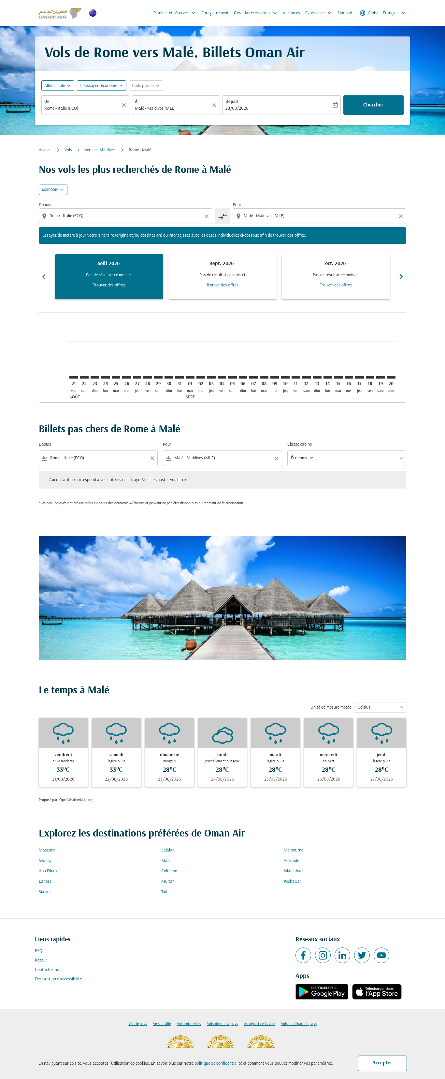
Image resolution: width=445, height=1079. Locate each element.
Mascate (47, 850)
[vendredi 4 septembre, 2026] (222, 377)
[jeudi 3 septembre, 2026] (211, 377)
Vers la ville (162, 1024)
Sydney (45, 860)
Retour (41, 960)
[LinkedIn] (342, 955)
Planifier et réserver (175, 13)
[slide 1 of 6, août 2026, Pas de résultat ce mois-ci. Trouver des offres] (109, 276)
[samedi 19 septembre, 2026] (380, 377)
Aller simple (54, 85)
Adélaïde (291, 860)
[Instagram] (323, 955)
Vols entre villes (189, 1024)
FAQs (39, 950)
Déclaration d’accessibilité (58, 979)
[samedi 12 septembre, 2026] (306, 377)
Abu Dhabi (48, 871)
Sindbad (344, 13)
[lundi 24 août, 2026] (105, 377)
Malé (165, 860)
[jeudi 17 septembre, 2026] (359, 377)
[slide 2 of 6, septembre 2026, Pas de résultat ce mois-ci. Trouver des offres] (222, 276)
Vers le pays (138, 1024)
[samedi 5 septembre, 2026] (232, 377)
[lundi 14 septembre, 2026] (327, 377)
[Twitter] (362, 955)
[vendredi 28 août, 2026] (147, 377)
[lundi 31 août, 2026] (179, 377)
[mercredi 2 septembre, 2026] (200, 377)
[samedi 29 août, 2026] (158, 377)
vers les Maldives (100, 150)
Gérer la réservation (256, 13)
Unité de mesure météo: (331, 707)
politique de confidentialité (218, 1063)
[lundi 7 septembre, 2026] (253, 377)
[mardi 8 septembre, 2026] (264, 377)
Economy (50, 189)
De (47, 101)
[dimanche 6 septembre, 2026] (243, 377)
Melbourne (293, 850)
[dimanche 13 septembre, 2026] (317, 377)
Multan (168, 881)
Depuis (45, 204)
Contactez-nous (49, 969)
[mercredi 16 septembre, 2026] (349, 377)
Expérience (319, 13)
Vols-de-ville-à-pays (222, 1024)
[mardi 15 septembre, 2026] (338, 377)
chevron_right (401, 276)
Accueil (45, 150)
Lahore (45, 881)
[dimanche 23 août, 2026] (95, 377)
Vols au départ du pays (299, 1024)
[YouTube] (381, 955)
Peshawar (292, 881)
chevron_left (44, 276)
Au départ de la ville (259, 1024)
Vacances (291, 13)
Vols (68, 150)
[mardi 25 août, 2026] (116, 377)
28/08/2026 (236, 108)
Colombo (169, 871)
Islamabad (293, 871)
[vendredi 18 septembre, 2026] (370, 377)
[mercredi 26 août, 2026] (126, 377)
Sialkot (45, 892)
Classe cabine (299, 444)
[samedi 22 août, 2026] (84, 377)
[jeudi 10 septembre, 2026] (285, 377)
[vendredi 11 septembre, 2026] (296, 377)
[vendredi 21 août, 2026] (73, 377)
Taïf (164, 892)
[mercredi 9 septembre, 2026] (274, 377)
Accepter (382, 1063)
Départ (232, 101)
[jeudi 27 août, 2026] (137, 377)
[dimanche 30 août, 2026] (169, 377)
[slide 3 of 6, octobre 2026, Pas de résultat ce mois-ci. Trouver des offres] (336, 276)
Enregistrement (215, 13)
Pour (237, 204)
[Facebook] (303, 955)
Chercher (373, 105)
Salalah (168, 850)
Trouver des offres (109, 285)
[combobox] (82, 108)
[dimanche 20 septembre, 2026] (391, 377)
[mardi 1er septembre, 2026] (190, 377)
